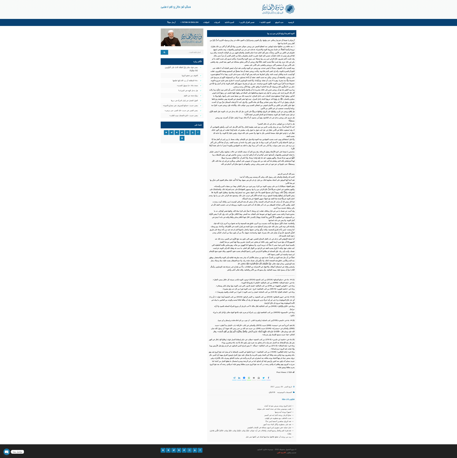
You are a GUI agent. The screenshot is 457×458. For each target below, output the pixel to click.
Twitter (182, 132)
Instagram (187, 132)
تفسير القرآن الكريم (246, 22)
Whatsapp (166, 132)
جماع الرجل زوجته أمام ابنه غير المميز (277, 415)
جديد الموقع (279, 22)
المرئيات (217, 22)
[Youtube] (194, 450)
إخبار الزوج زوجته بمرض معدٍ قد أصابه (277, 406)
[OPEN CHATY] (6, 452)
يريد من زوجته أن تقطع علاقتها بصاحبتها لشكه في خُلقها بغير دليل (268, 437)
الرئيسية (291, 22)
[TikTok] (178, 450)
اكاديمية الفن (281, 452)
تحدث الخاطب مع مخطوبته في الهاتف (278, 418)
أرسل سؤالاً (171, 22)
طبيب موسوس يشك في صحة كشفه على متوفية (274, 409)
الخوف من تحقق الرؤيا (190, 75)
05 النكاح (272, 392)
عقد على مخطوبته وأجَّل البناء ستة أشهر (277, 424)
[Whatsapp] (168, 450)
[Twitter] (184, 450)
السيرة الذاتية (229, 22)
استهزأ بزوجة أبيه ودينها (283, 412)
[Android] (163, 450)
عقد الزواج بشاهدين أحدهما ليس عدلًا (278, 421)
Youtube (192, 132)
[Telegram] (173, 450)
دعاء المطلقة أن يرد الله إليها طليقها (185, 80)
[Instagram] (189, 450)
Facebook (198, 132)
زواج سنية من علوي (191, 95)
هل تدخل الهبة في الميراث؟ (188, 90)
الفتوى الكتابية (265, 22)
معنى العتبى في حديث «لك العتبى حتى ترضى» (181, 110)
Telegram (171, 132)
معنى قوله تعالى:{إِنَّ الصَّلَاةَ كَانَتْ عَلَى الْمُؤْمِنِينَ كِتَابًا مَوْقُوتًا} (181, 68)
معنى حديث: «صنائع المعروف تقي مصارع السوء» (180, 105)
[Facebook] (200, 450)
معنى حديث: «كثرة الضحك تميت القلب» (183, 115)
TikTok (176, 132)
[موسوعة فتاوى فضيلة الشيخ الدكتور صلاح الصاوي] (278, 9)
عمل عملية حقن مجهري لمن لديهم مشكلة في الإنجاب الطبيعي (269, 427)
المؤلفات (206, 22)
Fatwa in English (189, 22)
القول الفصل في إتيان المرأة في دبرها (184, 100)
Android (182, 138)
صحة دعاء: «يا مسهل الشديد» (187, 85)
